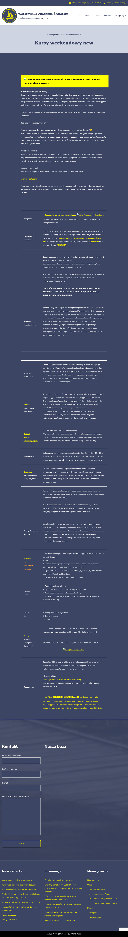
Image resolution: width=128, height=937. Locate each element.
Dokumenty (27, 558)
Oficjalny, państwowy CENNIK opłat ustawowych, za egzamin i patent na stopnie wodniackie (63, 888)
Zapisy (26, 636)
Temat (5, 783)
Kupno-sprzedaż (9, 915)
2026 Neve (52, 933)
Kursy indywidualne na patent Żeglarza (19, 889)
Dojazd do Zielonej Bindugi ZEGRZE (104, 898)
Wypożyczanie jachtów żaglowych (17, 880)
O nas (89, 885)
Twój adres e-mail (10, 769)
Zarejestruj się (94, 917)
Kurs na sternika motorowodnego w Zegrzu (21, 902)
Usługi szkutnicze (9, 919)
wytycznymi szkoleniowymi (71, 238)
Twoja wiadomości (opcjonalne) (15, 796)
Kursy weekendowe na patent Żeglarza (19, 885)
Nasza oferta (84, 15)
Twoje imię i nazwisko (11, 755)
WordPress (76, 933)
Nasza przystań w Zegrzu (99, 894)
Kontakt (107, 15)
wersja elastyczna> (29, 179)
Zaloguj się (92, 912)
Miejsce (27, 404)
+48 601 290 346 (96, 3)
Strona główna (53, 34)
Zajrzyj (101, 708)
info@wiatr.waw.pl (79, 3)
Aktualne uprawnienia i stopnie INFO (60, 920)
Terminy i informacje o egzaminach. (59, 880)
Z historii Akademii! (96, 889)
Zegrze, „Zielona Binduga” (116, 3)
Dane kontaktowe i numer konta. (102, 903)
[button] (125, 15)
